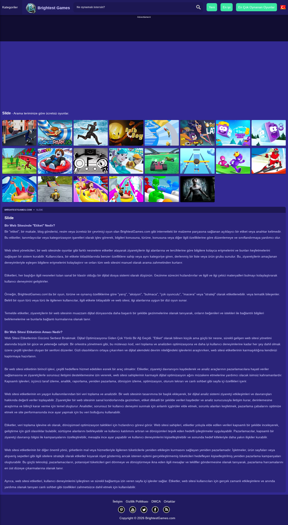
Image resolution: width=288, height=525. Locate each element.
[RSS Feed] (166, 510)
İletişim (118, 501)
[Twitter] (144, 510)
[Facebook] (155, 510)
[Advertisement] (144, 29)
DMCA (156, 501)
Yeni (212, 7)
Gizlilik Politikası (137, 501)
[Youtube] (133, 510)
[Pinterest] (121, 510)
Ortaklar (169, 501)
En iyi (226, 7)
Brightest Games (53, 8)
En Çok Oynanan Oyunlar (256, 7)
